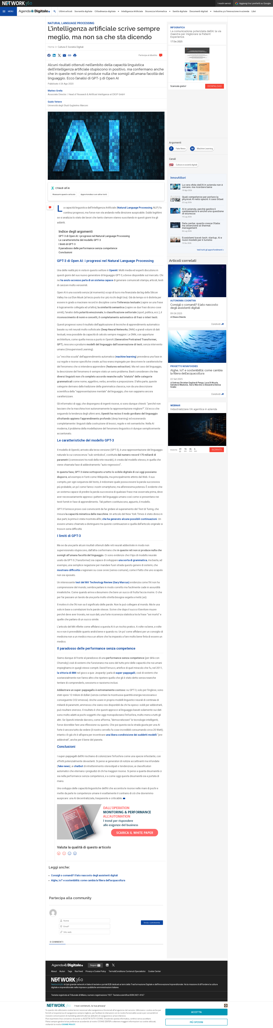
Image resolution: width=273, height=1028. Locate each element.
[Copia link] (69, 55)
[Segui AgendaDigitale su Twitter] (113, 965)
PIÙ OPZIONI (196, 1022)
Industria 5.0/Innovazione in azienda (231, 11)
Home (51, 47)
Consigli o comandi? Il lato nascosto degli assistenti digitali (84, 875)
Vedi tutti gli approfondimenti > (210, 250)
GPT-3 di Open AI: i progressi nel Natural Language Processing (94, 236)
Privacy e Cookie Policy (96, 971)
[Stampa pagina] (75, 55)
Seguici (93, 965)
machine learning (126, 356)
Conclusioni (65, 252)
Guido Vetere (55, 101)
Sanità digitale (180, 11)
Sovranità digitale (83, 11)
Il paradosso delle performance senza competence (88, 248)
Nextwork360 (57, 984)
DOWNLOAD (214, 86)
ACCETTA (196, 1012)
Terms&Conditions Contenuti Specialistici (127, 971)
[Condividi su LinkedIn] (54, 55)
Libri (254, 11)
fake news (64, 766)
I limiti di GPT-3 (67, 244)
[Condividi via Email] (64, 55)
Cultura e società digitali (70, 47)
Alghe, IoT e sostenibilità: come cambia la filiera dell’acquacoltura (88, 880)
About (54, 971)
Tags (70, 971)
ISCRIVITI (217, 449)
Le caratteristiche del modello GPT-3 (80, 239)
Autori (62, 971)
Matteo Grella (55, 90)
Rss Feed (79, 971)
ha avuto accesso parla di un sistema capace (86, 280)
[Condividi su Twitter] (59, 55)
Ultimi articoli (65, 11)
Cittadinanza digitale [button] (105, 11)
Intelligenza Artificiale (132, 11)
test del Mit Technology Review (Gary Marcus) (102, 582)
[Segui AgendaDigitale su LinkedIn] (107, 965)
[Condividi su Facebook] (49, 55)
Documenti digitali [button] (199, 11)
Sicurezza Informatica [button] (156, 11)
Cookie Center (154, 971)
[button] (8, 11)
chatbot (78, 766)
